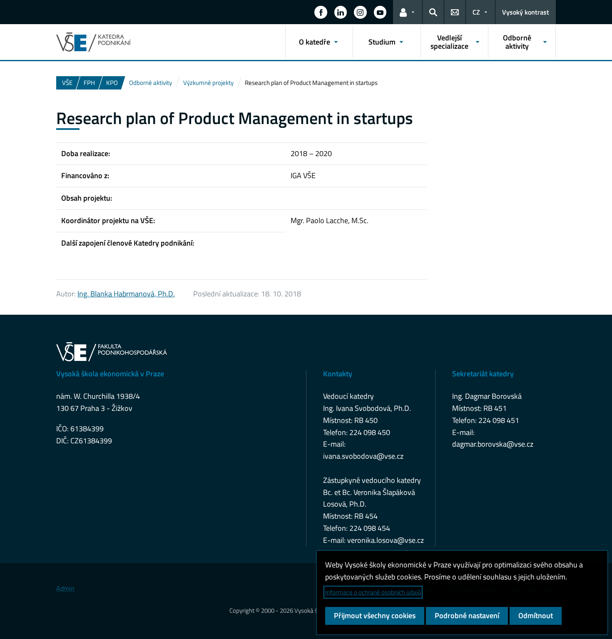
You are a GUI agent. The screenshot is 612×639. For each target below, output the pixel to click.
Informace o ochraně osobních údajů (373, 592)
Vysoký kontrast (525, 12)
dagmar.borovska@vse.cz (492, 444)
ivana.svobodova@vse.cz (363, 456)
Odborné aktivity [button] (517, 42)
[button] (320, 12)
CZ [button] (476, 12)
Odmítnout (535, 615)
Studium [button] (382, 41)
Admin (65, 588)
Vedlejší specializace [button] (449, 42)
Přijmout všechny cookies (374, 615)
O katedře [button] (314, 41)
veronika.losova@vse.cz (385, 540)
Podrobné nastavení (467, 615)
